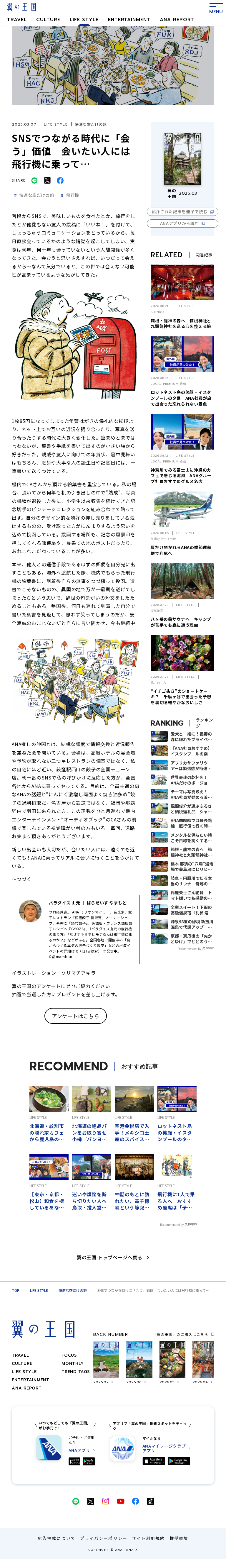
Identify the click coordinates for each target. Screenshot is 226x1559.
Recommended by (189, 948)
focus (69, 1355)
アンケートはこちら (75, 1016)
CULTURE (48, 19)
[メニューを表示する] (216, 7)
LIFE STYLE (84, 19)
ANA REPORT (177, 19)
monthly (73, 1363)
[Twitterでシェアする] (47, 180)
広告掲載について (57, 1538)
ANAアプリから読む (179, 223)
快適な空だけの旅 (73, 1290)
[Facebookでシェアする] (60, 180)
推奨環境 (179, 1538)
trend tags (76, 1372)
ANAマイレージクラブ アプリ (164, 1448)
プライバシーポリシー (103, 1538)
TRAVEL (17, 19)
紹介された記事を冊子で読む (180, 211)
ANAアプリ (79, 1450)
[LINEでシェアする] (34, 180)
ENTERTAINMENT (129, 19)
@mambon (62, 956)
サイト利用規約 (148, 1538)
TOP (15, 1290)
